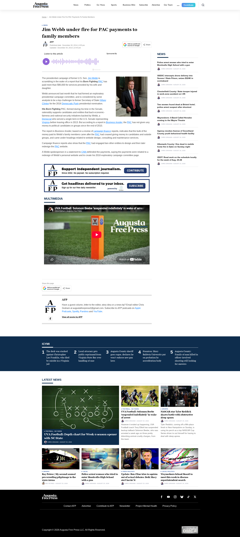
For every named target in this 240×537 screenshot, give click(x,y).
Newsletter (125, 506)
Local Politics (168, 471)
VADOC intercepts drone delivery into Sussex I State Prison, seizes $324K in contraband (175, 78)
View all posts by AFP (72, 317)
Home (44, 17)
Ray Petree (49, 483)
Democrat (47, 119)
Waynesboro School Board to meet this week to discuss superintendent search (177, 477)
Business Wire (129, 5)
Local (85, 471)
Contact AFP (70, 506)
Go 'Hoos (58, 431)
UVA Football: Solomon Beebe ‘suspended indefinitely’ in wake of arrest (139, 414)
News (75, 5)
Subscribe (143, 5)
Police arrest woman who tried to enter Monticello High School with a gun (100, 477)
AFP (64, 299)
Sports (114, 5)
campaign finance (102, 131)
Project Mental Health (146, 506)
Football (49, 431)
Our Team (168, 5)
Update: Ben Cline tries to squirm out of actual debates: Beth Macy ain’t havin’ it (139, 477)
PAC (100, 81)
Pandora (84, 311)
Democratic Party (70, 103)
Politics (87, 5)
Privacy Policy (169, 506)
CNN (84, 152)
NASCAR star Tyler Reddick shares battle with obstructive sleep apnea (177, 414)
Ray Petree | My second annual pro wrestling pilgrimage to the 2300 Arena (59, 477)
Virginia (46, 122)
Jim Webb (93, 78)
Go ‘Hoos (101, 5)
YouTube (97, 311)
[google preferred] (132, 45)
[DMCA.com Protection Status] (189, 530)
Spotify (75, 311)
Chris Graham (166, 69)
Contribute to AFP (105, 506)
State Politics (128, 471)
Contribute (188, 5)
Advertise (156, 5)
